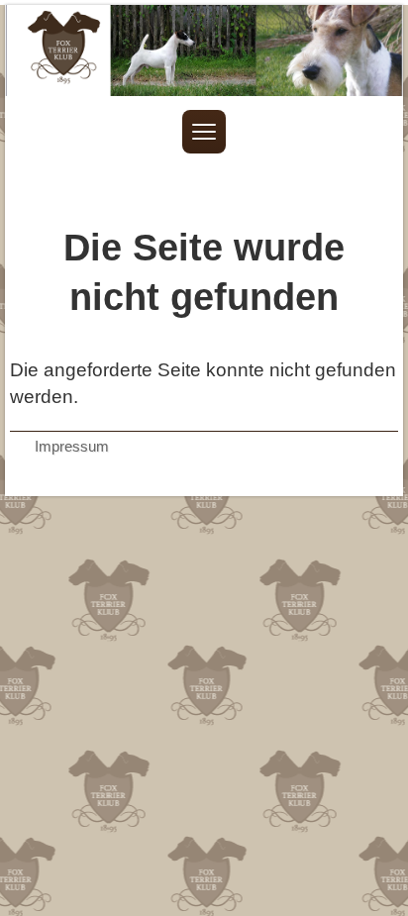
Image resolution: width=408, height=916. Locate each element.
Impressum (72, 446)
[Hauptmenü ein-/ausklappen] (204, 131)
